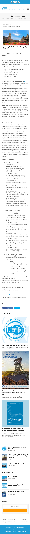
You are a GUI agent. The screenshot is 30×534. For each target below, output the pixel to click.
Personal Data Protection (15, 529)
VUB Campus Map (6, 294)
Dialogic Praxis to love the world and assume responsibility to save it (9, 521)
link (25, 81)
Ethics (4, 26)
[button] (28, 9)
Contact (6, 529)
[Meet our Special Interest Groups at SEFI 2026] (15, 330)
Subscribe (15, 510)
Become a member (22, 531)
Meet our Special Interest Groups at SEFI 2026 (15, 345)
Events (24, 529)
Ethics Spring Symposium (12, 26)
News (19, 26)
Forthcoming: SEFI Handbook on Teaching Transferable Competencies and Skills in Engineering (13, 430)
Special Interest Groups (10, 531)
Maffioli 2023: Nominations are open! (25, 521)
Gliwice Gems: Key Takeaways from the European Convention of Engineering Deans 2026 (14, 392)
